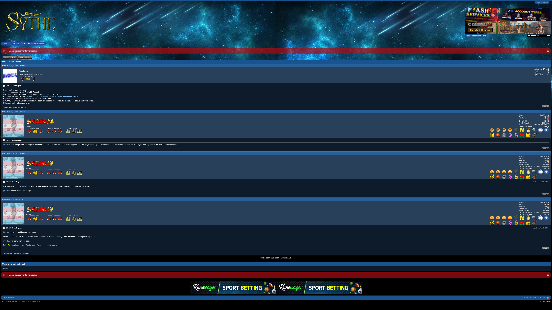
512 (548, 71)
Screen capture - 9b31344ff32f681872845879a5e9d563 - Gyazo (52, 96)
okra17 (25, 90)
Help (534, 297)
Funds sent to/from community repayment (43, 245)
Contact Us (527, 297)
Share (545, 106)
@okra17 (24, 186)
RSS (548, 298)
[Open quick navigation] (549, 44)
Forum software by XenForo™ (21, 301)
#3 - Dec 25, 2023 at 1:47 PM (14, 153)
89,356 (546, 117)
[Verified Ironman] (516, 132)
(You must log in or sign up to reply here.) (17, 253)
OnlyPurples (16, 107)
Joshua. (24, 71)
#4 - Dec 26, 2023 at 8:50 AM (14, 199)
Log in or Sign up (542, 2)
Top (544, 297)
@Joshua (6, 145)
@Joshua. (6, 241)
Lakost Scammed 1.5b (281, 258)
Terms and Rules (545, 301)
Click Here (545, 123)
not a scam (266, 258)
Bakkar (5, 107)
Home (539, 297)
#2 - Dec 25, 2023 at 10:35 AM (14, 112)
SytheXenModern (9, 297)
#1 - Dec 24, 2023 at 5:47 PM (14, 66)
